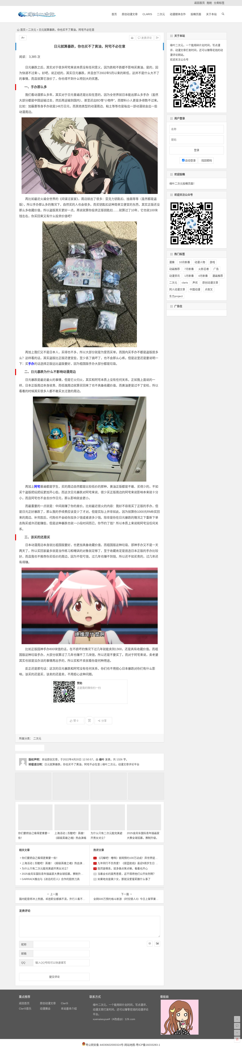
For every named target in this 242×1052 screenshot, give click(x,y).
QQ (23, 962)
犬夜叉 (209, 289)
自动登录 (190, 160)
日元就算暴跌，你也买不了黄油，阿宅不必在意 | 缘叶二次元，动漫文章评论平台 (91, 764)
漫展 (172, 262)
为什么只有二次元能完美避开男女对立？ (45, 868)
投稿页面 (196, 14)
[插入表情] (150, 944)
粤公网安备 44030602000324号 (104, 1044)
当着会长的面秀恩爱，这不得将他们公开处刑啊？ (127, 873)
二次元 (161, 14)
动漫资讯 (174, 275)
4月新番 (203, 275)
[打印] (132, 37)
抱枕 (209, 2)
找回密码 (206, 160)
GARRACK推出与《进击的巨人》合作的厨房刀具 (51, 879)
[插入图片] (157, 944)
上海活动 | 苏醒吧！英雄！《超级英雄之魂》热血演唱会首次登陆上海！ (70, 838)
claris (185, 282)
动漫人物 (200, 262)
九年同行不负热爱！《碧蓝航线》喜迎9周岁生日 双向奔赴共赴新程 (137, 863)
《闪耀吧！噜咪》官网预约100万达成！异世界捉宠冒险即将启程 (136, 857)
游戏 (212, 262)
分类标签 (219, 2)
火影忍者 (203, 268)
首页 (114, 14)
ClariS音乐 (25, 1008)
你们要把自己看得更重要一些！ (40, 857)
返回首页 (199, 2)
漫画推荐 (217, 275)
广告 (216, 268)
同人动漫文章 (177, 289)
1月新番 (189, 275)
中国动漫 (195, 289)
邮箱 (23, 953)
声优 (195, 282)
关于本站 (211, 14)
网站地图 (129, 1044)
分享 (104, 720)
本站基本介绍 (69, 1008)
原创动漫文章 (130, 14)
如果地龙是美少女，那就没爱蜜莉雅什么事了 (124, 879)
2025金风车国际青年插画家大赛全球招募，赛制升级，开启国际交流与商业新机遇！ (71, 873)
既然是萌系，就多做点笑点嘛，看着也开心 (123, 868)
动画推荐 (174, 268)
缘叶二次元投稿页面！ (182, 183)
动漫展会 (45, 1008)
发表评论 (146, 37)
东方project (176, 296)
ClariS (147, 14)
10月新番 (184, 262)
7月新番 (189, 268)
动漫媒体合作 (178, 14)
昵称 (23, 944)
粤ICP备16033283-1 (148, 1044)
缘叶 (101, 759)
